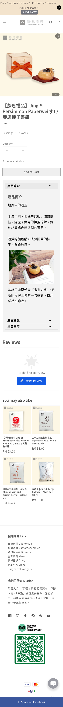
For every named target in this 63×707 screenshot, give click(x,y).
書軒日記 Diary (16, 560)
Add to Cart (31, 172)
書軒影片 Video (17, 564)
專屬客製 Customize (20, 543)
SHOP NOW (29, 12)
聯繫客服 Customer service (24, 548)
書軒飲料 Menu (17, 556)
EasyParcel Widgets (20, 569)
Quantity (8, 143)
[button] (4, 22)
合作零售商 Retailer (19, 552)
